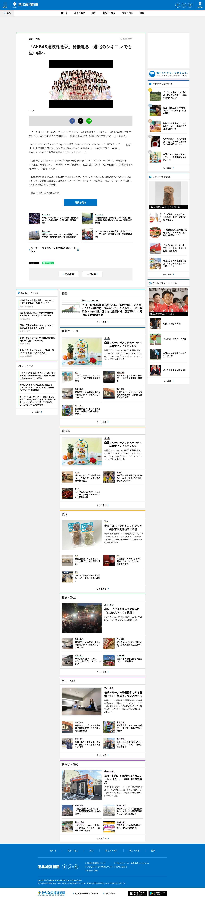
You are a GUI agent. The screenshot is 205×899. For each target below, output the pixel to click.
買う (94, 12)
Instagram (190, 5)
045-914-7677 (46, 136)
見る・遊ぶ (79, 12)
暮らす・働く (109, 12)
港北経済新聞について (96, 863)
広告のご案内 (92, 870)
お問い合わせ (121, 867)
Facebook (177, 5)
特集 (142, 12)
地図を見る (80, 202)
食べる (64, 12)
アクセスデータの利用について (100, 867)
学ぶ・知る (127, 12)
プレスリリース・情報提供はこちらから (132, 863)
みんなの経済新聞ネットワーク (51, 893)
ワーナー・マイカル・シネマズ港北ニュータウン (53, 249)
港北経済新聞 (25, 5)
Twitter (184, 5)
